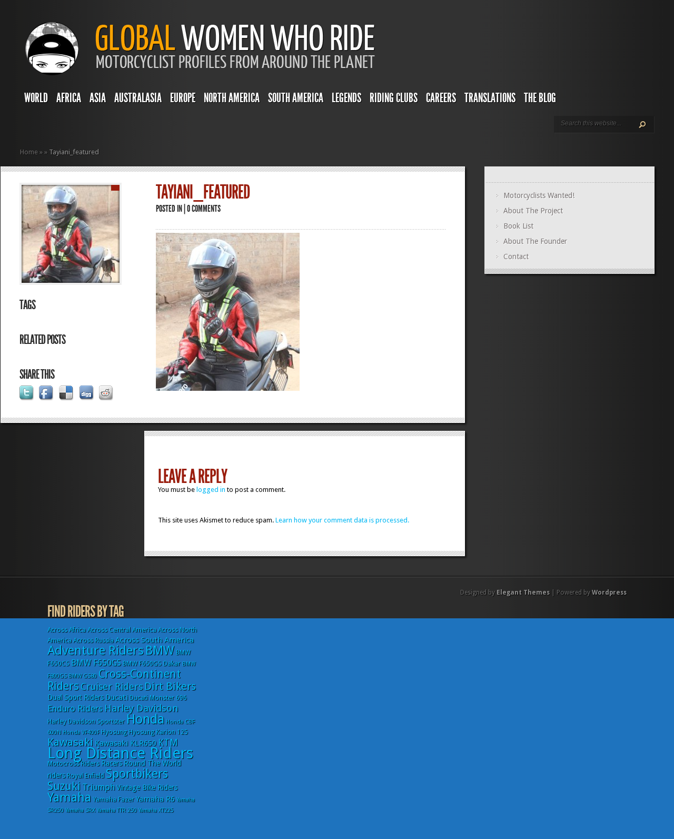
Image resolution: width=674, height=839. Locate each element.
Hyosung (114, 732)
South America (295, 98)
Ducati (116, 697)
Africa (68, 98)
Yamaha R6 (155, 799)
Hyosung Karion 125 (158, 732)
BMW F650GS (96, 663)
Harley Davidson (141, 708)
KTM (168, 742)
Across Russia (93, 640)
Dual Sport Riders (75, 697)
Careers (441, 98)
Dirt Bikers (170, 686)
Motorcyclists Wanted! (538, 195)
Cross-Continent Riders (114, 680)
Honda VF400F (81, 732)
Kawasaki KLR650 (125, 743)
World (36, 98)
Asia (98, 98)
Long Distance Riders (120, 753)
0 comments (204, 208)
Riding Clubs (394, 98)
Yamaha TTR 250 (117, 810)
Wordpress (609, 592)
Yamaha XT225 (156, 810)
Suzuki (64, 786)
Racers (111, 763)
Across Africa (66, 630)
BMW (159, 650)
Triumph (98, 787)
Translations (490, 98)
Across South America (154, 640)
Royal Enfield (85, 775)
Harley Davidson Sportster (86, 721)
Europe (182, 98)
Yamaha (69, 797)
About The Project (533, 210)
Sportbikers (137, 773)
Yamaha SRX (80, 810)
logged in (210, 489)
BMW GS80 (82, 676)
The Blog (540, 98)
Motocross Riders (73, 763)
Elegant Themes (523, 592)
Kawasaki (70, 742)
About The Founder (535, 241)
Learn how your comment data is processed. (342, 520)
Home (29, 152)
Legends (346, 98)
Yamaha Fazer (113, 799)
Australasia (138, 98)
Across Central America (121, 630)
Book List (518, 226)
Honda (145, 719)
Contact (516, 256)
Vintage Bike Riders (146, 787)
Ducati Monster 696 (158, 698)
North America (232, 98)
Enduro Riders (75, 708)
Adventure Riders (95, 650)
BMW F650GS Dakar (152, 663)
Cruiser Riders (112, 686)
